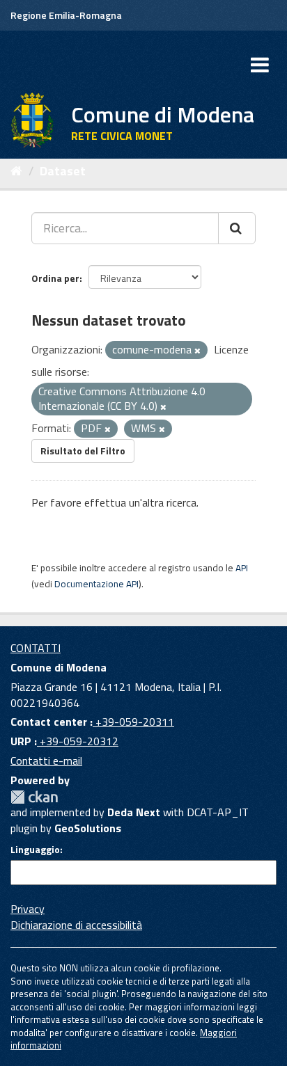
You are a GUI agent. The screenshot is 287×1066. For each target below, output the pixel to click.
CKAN (34, 797)
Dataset (63, 170)
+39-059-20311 (133, 721)
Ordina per (55, 278)
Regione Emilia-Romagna (66, 15)
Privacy (27, 908)
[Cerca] (237, 228)
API (241, 568)
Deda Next (133, 812)
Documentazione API (96, 584)
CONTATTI (35, 647)
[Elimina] (197, 350)
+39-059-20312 (77, 741)
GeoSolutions (87, 828)
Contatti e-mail (46, 760)
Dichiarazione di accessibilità (76, 924)
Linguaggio (35, 850)
